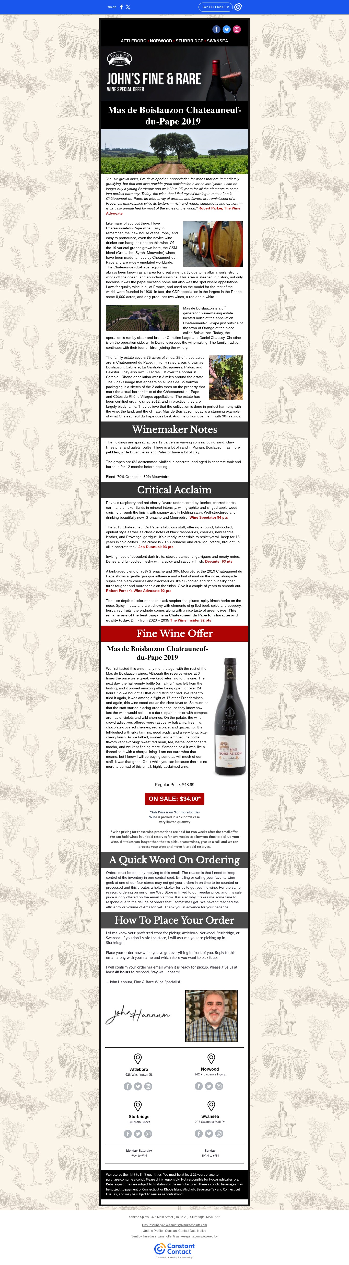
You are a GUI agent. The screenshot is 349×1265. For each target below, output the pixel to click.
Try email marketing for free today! (174, 1257)
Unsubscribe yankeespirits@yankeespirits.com (174, 1225)
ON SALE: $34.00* (175, 798)
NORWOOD (161, 41)
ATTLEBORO (133, 41)
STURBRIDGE (189, 41)
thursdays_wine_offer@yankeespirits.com (172, 1236)
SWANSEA (217, 41)
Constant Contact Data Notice (185, 1231)
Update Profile (153, 1231)
